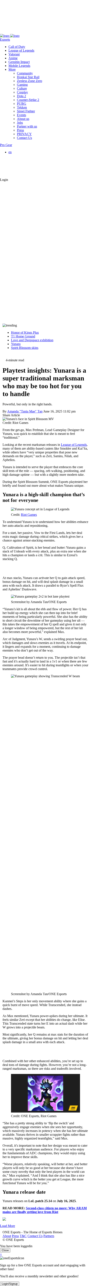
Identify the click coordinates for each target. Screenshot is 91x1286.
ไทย (20, 172)
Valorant (14, 54)
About (4, 32)
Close (5, 1250)
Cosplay (22, 92)
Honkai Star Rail (28, 77)
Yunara (16, 344)
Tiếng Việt (24, 167)
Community (25, 73)
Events (21, 115)
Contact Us (32, 32)
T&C (20, 32)
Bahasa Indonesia (28, 159)
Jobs (20, 122)
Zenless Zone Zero (29, 81)
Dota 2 (21, 96)
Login (4, 179)
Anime (13, 58)
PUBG (21, 103)
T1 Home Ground (23, 336)
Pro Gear (6, 145)
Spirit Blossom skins (24, 347)
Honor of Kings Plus (25, 332)
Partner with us (27, 126)
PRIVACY (24, 134)
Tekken (22, 107)
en (10, 152)
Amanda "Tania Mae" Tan (25, 411)
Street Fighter (26, 111)
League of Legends (21, 50)
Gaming (22, 84)
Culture (22, 88)
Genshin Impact (19, 62)
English (22, 156)
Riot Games (29, 514)
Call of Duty (16, 46)
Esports (5, 39)
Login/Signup (10, 1283)
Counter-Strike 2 (28, 100)
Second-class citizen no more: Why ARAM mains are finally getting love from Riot (45, 1210)
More (12, 69)
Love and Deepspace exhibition (32, 340)
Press (12, 32)
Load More (7, 1226)
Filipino (22, 163)
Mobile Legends (19, 65)
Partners (46, 32)
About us (23, 119)
